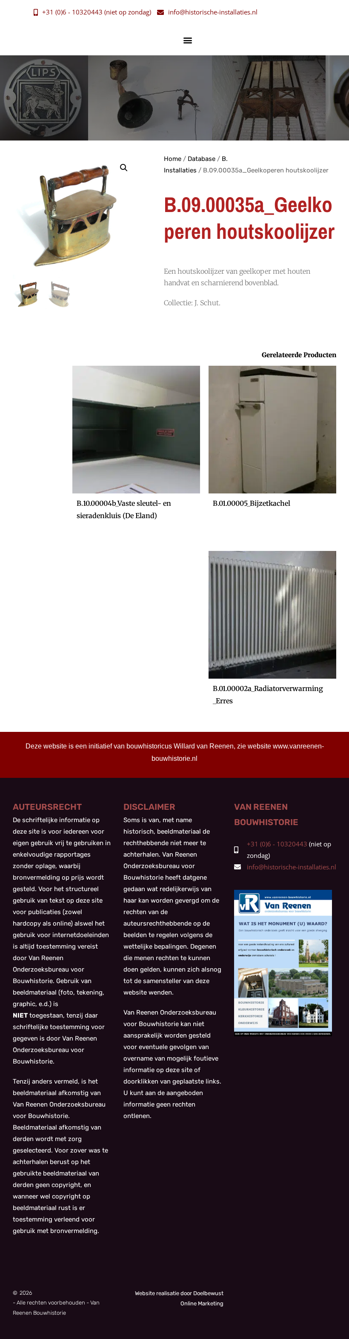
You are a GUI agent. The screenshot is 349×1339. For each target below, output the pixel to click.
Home (172, 159)
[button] (188, 40)
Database (201, 159)
